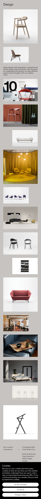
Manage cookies (20, 495)
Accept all (20, 489)
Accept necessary (20, 484)
